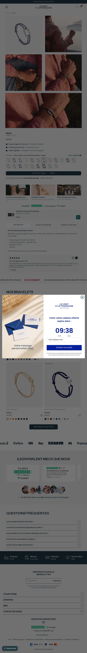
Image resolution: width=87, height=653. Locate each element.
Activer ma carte (64, 348)
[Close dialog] (82, 297)
